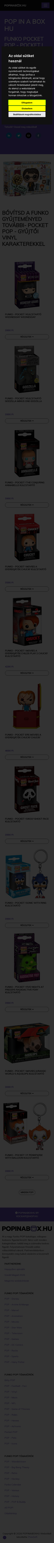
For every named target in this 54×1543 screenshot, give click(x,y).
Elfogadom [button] (27, 102)
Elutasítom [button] (27, 108)
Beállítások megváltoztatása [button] (27, 114)
